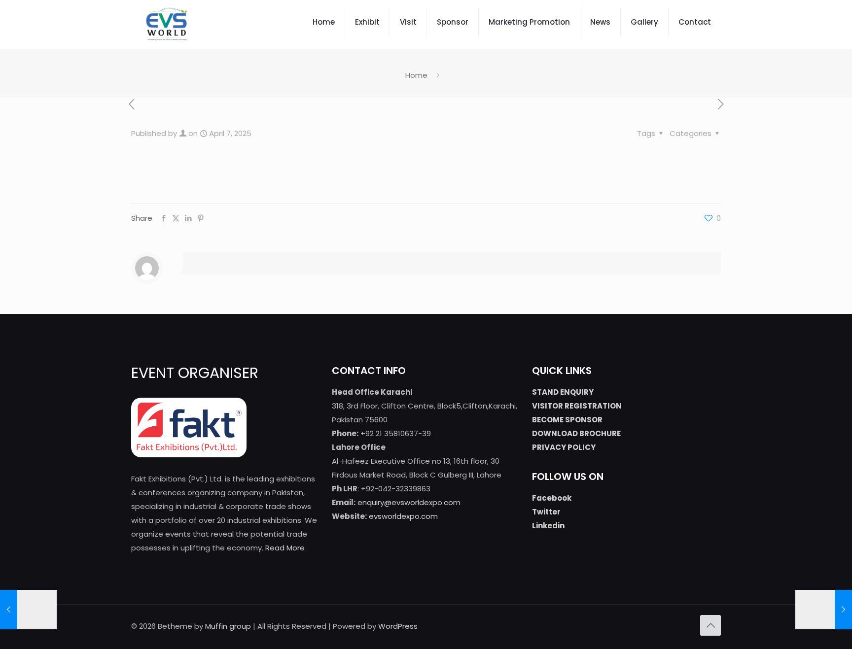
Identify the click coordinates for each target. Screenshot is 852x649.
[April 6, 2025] (28, 609)
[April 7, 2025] (823, 609)
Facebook (551, 498)
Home (416, 75)
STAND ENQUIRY (563, 392)
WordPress (398, 626)
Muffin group (228, 626)
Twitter (546, 512)
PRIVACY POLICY (564, 447)
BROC (589, 433)
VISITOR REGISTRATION (577, 406)
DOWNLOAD (555, 433)
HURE (611, 433)
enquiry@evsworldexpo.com (409, 502)
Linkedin (548, 525)
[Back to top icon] (710, 625)
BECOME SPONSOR (567, 419)
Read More (285, 548)
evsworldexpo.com (403, 516)
